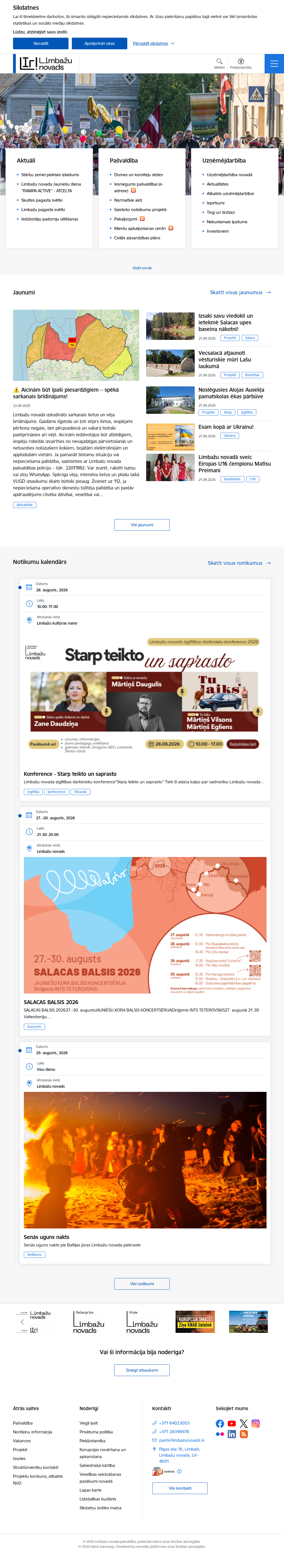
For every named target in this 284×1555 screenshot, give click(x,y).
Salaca (250, 338)
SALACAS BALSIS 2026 (51, 1002)
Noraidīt (41, 43)
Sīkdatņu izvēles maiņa (100, 1507)
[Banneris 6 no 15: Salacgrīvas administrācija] (35, 1321)
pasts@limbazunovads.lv (181, 1440)
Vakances (22, 1440)
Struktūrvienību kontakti (35, 1467)
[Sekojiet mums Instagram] (256, 1424)
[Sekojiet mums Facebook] (220, 1424)
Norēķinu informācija (32, 1432)
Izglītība (247, 412)
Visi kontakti (180, 1488)
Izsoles (19, 1458)
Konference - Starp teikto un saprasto (70, 774)
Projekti (230, 338)
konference (56, 792)
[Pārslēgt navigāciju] (274, 63)
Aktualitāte (25, 505)
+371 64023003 (174, 1423)
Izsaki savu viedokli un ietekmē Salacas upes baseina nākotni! (226, 322)
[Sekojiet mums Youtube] (232, 1423)
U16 (253, 479)
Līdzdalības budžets (98, 1499)
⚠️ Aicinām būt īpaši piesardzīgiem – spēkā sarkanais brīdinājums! (66, 393)
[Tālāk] (261, 1321)
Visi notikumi (142, 1283)
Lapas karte (91, 1490)
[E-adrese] (163, 1471)
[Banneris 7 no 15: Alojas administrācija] (88, 1321)
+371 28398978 (174, 1431)
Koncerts (34, 1027)
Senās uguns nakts (46, 1237)
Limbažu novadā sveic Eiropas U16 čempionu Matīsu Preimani (235, 464)
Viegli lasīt (89, 1423)
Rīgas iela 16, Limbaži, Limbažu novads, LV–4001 (179, 1455)
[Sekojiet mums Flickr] (220, 1433)
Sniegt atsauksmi (142, 1370)
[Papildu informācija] (179, 1471)
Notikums (34, 1255)
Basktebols (232, 479)
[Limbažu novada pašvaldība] (47, 63)
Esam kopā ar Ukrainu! (226, 427)
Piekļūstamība (92, 1440)
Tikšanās (80, 792)
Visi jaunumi (142, 524)
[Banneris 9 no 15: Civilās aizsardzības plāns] (195, 1321)
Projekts (208, 412)
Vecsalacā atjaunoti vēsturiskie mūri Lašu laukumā (225, 359)
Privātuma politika (96, 1432)
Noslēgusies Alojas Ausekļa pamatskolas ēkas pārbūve (231, 393)
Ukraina (229, 435)
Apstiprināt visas (100, 43)
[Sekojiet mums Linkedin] (232, 1434)
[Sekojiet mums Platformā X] (244, 1424)
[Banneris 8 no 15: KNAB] (142, 1321)
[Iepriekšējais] (22, 1321)
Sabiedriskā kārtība (97, 1465)
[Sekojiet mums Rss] (244, 1434)
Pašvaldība (23, 1423)
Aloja (228, 412)
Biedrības (252, 375)
